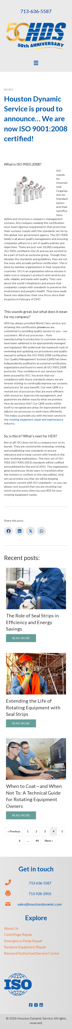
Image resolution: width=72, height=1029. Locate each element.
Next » (49, 840)
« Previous (14, 831)
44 (37, 840)
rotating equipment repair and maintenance (36, 419)
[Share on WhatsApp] (41, 531)
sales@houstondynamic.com (39, 904)
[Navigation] (36, 63)
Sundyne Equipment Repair (25, 947)
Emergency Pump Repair (23, 941)
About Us (11, 928)
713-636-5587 (36, 11)
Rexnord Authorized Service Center (32, 953)
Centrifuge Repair (18, 934)
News (9, 89)
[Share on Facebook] (8, 531)
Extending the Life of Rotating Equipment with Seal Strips (33, 707)
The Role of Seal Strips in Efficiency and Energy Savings (32, 622)
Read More (24, 638)
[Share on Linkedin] (19, 531)
